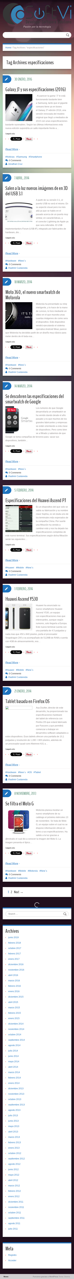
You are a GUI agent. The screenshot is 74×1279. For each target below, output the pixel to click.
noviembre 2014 (16, 1029)
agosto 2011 (14, 1223)
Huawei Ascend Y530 (21, 599)
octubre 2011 (14, 1212)
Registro (12, 1255)
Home (8, 47)
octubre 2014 (14, 1034)
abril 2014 (13, 1067)
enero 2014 (14, 1083)
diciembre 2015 (16, 997)
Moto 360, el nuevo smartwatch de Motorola (32, 294)
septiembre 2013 (16, 1104)
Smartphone (36, 157)
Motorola (33, 871)
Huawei (10, 567)
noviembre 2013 (16, 1094)
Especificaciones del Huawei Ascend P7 (35, 500)
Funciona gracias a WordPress (45, 1277)
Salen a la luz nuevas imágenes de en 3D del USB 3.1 (36, 191)
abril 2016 (13, 975)
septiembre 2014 (16, 1040)
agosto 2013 (14, 1110)
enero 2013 (14, 1148)
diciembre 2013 (16, 1088)
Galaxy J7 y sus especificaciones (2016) (35, 89)
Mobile (20, 567)
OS (30, 772)
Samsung (22, 157)
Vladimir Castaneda (17, 268)
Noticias (11, 157)
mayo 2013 (13, 1126)
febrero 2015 (14, 1013)
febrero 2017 (14, 953)
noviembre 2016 (16, 970)
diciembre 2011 (15, 1202)
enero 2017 (14, 959)
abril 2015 (13, 1002)
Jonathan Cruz (15, 164)
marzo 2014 (14, 1072)
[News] (37, 13)
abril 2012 (13, 1180)
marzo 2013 (14, 1137)
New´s (22, 261)
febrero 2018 (14, 943)
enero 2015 (14, 1018)
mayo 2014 (13, 1061)
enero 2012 (14, 1196)
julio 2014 (13, 1050)
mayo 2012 (13, 1175)
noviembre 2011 (16, 1207)
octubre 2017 (14, 948)
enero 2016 (14, 991)
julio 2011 (13, 1229)
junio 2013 (13, 1121)
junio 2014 (13, 1056)
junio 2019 (13, 937)
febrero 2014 (14, 1077)
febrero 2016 (14, 986)
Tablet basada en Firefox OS (27, 701)
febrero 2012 (14, 1191)
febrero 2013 (14, 1142)
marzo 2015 (14, 1007)
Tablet (38, 772)
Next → (18, 892)
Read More (11, 149)
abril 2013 (13, 1131)
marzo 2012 (14, 1185)
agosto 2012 (14, 1164)
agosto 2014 (14, 1045)
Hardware (11, 261)
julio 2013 (13, 1115)
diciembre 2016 (16, 964)
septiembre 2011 (16, 1218)
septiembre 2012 (16, 1158)
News (6, 1277)
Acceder (12, 1260)
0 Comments (15, 160)
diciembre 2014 (16, 1024)
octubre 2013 (14, 1099)
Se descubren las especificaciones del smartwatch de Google (34, 399)
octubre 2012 (14, 1153)
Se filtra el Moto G (19, 803)
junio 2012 (13, 1169)
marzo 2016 (14, 980)
